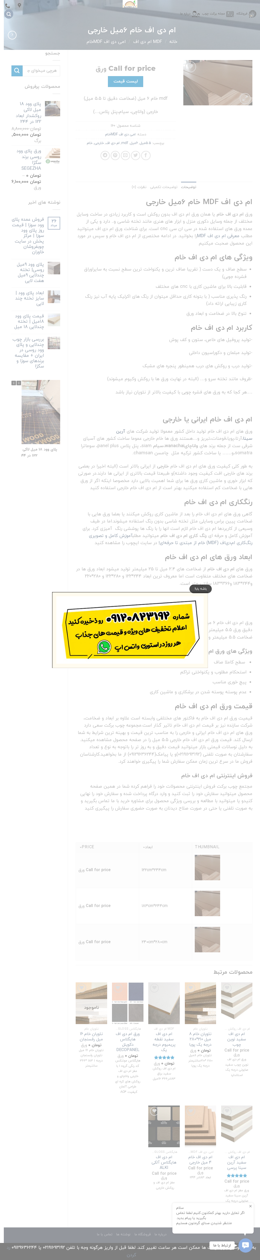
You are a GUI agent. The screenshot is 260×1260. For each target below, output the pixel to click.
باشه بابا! (201, 589)
